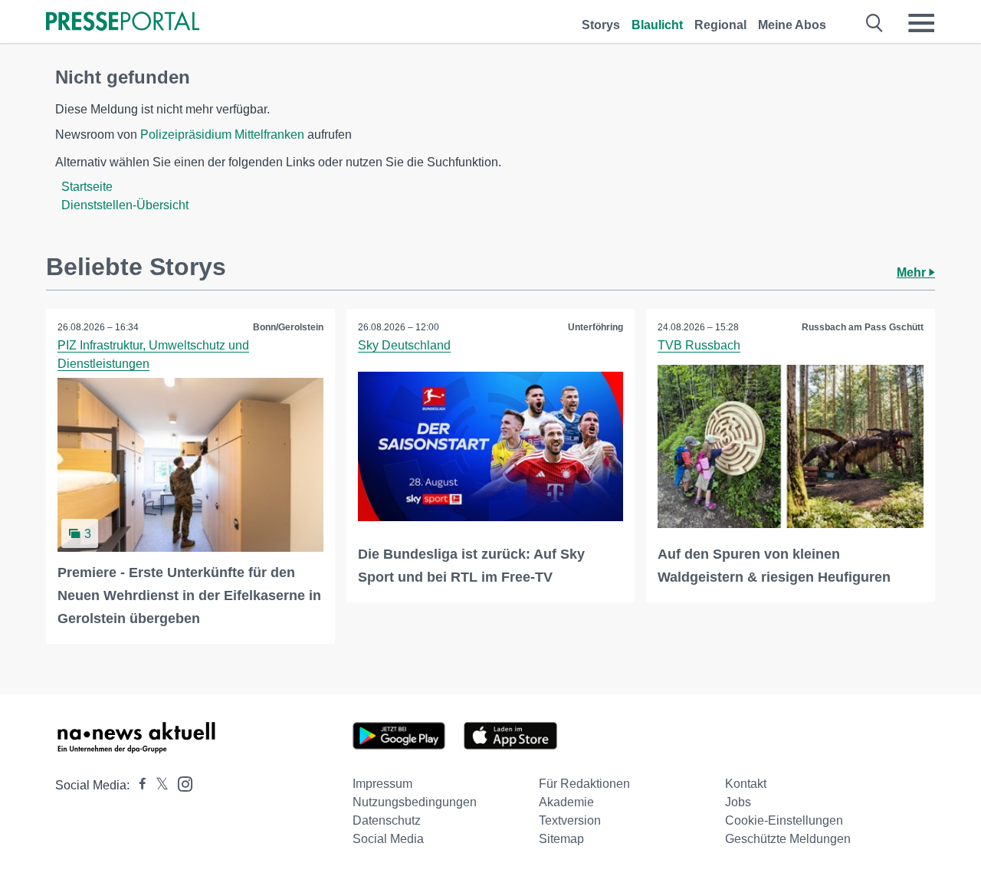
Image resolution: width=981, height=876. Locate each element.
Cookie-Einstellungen (784, 820)
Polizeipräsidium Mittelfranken (222, 134)
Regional (720, 24)
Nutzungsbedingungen (415, 802)
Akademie (566, 802)
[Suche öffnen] (874, 23)
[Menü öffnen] (921, 23)
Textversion (570, 820)
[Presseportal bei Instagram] (180, 782)
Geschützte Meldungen (788, 838)
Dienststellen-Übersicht (125, 205)
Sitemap (561, 838)
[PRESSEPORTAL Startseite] (122, 22)
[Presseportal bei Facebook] (138, 785)
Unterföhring (595, 327)
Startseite (87, 186)
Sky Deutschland (404, 345)
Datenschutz (387, 820)
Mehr (913, 272)
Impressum (382, 783)
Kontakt (745, 783)
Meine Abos (792, 24)
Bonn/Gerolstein (288, 327)
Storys (601, 24)
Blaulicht (657, 24)
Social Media (388, 838)
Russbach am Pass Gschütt (863, 327)
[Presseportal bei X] (157, 785)
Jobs (738, 802)
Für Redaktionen (584, 783)
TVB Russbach (699, 345)
